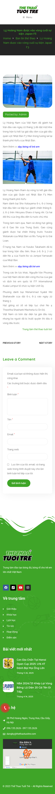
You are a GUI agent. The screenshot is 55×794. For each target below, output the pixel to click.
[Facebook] (6, 588)
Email (11, 434)
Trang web (13, 449)
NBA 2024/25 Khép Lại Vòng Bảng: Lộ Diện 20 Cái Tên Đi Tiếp (34, 687)
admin (23, 114)
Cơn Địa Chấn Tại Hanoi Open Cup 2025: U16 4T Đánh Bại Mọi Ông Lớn (31, 664)
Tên (10, 419)
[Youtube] (20, 588)
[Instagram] (28, 588)
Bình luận (12, 394)
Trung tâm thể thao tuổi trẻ (36, 329)
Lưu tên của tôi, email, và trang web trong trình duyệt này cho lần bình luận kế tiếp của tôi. (26, 469)
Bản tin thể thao (25, 38)
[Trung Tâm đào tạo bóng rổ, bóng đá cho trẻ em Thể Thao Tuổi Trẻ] (27, 9)
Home (7, 38)
